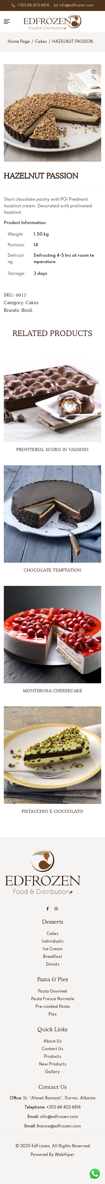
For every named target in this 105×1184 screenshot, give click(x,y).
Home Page (19, 42)
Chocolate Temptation (52, 570)
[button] (93, 75)
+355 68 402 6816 (63, 1107)
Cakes (41, 42)
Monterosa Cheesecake (52, 690)
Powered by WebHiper (52, 1155)
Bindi (26, 310)
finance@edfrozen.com (59, 1126)
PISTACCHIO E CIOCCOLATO (52, 811)
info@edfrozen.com (59, 1117)
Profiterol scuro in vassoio (52, 449)
